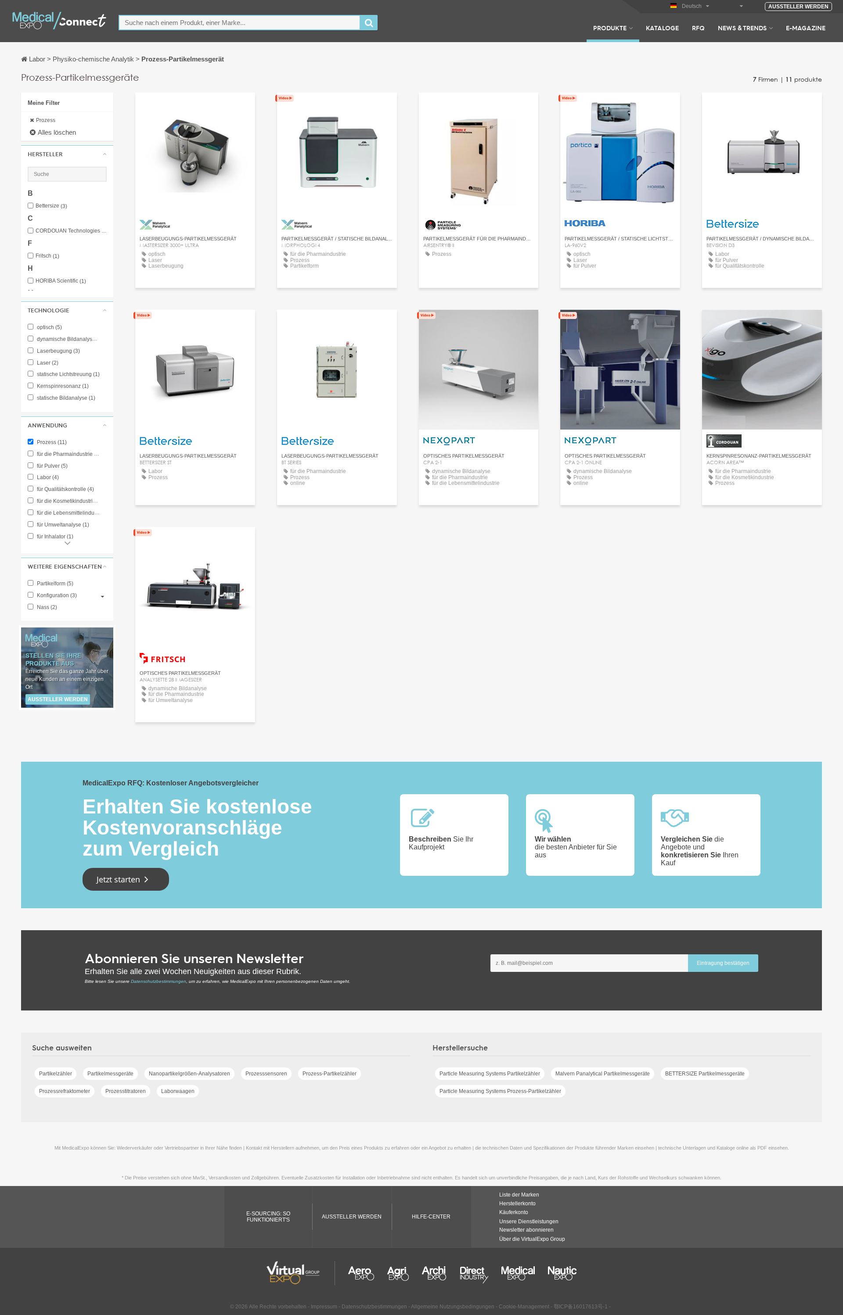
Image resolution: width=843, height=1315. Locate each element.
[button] (67, 154)
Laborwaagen (178, 1091)
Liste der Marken (519, 1195)
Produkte (610, 28)
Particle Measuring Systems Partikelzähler (490, 1074)
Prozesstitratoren (125, 1091)
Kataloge (662, 28)
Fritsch (47, 256)
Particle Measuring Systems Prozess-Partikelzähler (500, 1091)
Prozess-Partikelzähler (330, 1074)
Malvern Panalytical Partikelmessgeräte (602, 1074)
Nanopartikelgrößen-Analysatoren (189, 1074)
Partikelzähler (55, 1074)
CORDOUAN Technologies (71, 231)
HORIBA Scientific (61, 281)
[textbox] (239, 22)
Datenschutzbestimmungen (158, 981)
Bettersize (51, 206)
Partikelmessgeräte (110, 1074)
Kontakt (620, 107)
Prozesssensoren (266, 1074)
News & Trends (742, 28)
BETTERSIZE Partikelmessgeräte (705, 1074)
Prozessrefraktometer (64, 1091)
